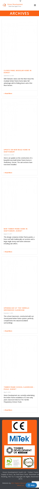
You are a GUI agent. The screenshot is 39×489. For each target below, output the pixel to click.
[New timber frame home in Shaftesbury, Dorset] (19, 201)
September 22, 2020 (9, 75)
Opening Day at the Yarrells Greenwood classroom (16, 309)
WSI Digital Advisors (19, 483)
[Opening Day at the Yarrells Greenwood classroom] (19, 280)
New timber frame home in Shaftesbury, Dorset (15, 230)
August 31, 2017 (8, 234)
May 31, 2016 (7, 392)
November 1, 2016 (8, 313)
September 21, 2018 (9, 155)
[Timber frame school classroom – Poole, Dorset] (19, 359)
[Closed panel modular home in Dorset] (19, 43)
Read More (8, 93)
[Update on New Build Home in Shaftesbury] (19, 122)
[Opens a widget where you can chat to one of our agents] (31, 485)
